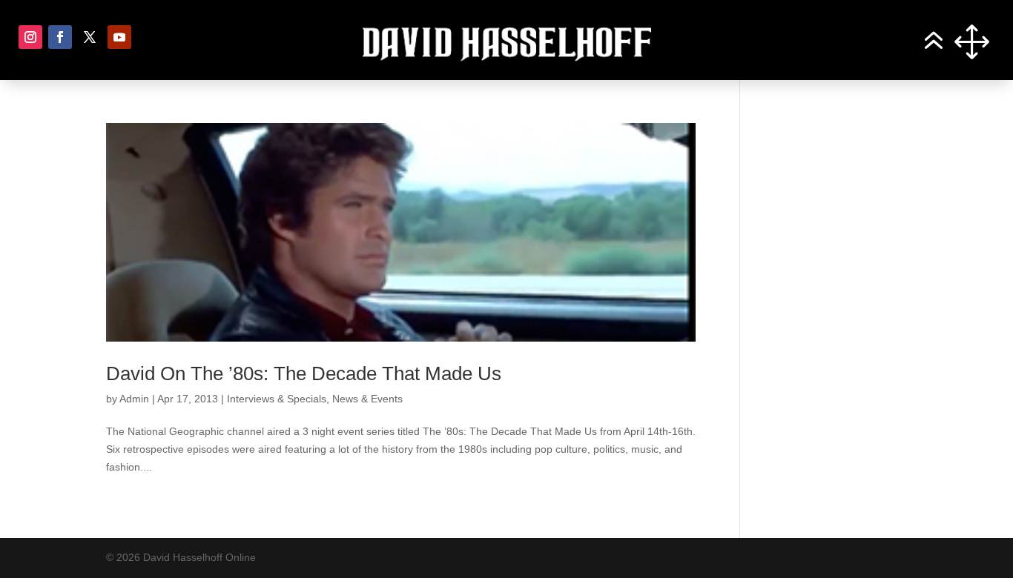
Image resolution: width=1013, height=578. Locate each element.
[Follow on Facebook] (60, 37)
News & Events (367, 399)
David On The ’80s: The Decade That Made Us (303, 373)
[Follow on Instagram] (30, 37)
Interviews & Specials (276, 399)
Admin (134, 399)
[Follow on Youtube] (119, 37)
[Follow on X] (90, 37)
